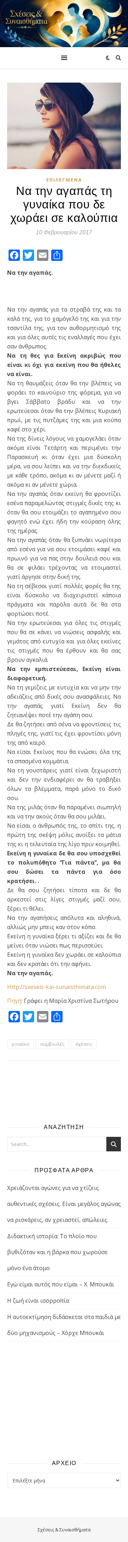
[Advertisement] (64, 1400)
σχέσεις (83, 1044)
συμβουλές (52, 1044)
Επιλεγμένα (64, 180)
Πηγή (14, 1001)
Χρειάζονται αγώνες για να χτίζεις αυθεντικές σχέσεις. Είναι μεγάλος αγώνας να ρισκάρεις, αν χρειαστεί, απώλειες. (64, 1204)
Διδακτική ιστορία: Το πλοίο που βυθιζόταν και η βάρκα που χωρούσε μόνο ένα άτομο (57, 1252)
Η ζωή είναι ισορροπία (38, 1300)
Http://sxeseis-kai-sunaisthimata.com (56, 987)
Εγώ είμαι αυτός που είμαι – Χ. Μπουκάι (60, 1284)
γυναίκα (20, 1044)
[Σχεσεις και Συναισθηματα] (64, 23)
